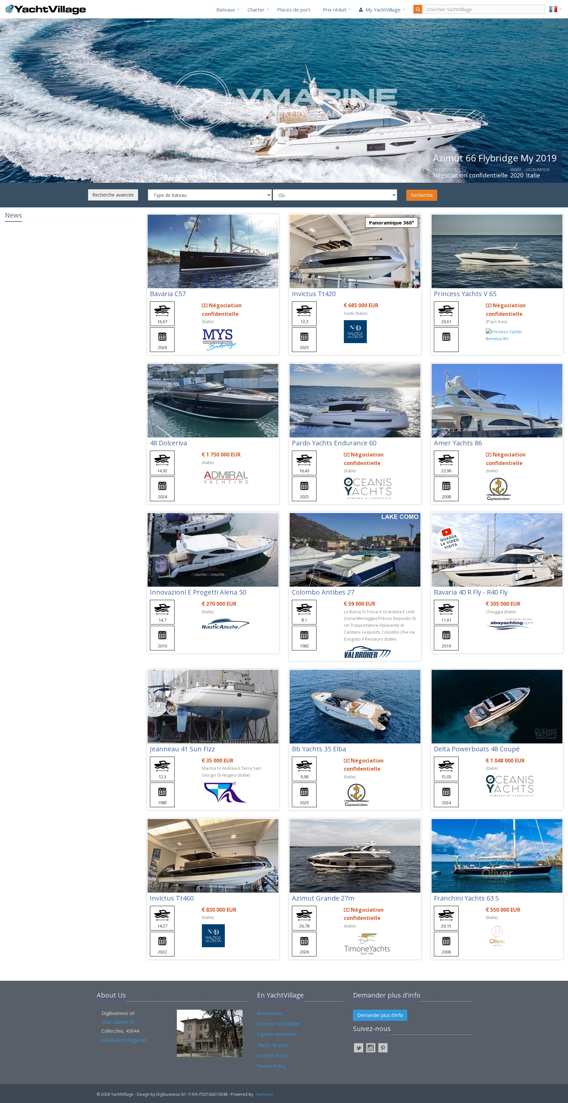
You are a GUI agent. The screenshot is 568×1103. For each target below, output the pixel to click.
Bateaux (225, 9)
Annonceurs (269, 1013)
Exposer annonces (276, 1034)
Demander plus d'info (380, 1015)
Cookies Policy (272, 1055)
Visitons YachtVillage (278, 1024)
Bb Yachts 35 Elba (319, 748)
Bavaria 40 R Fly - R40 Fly (471, 592)
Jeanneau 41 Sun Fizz (182, 748)
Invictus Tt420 (314, 293)
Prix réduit (334, 9)
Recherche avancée (113, 195)
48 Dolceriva (168, 442)
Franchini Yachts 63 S (466, 898)
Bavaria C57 (168, 293)
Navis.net (264, 1094)
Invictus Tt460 (172, 898)
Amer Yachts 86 (458, 442)
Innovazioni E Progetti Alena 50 (198, 592)
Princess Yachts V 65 (465, 293)
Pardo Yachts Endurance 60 (334, 442)
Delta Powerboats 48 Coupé (477, 748)
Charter (256, 9)
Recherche (422, 195)
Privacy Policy (271, 1066)
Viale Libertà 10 (118, 1022)
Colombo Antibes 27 (323, 592)
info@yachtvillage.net (124, 1040)
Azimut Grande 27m (323, 898)
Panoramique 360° (391, 222)
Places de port (293, 9)
